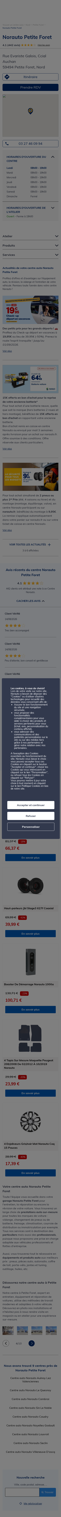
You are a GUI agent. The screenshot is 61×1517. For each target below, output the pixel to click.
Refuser (31, 816)
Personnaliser (31, 826)
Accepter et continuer (31, 805)
